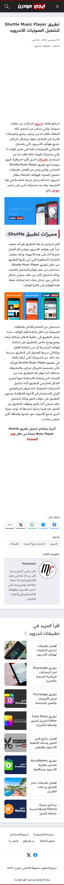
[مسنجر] (43, 525)
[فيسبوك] (54, 525)
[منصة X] (21, 525)
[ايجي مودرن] (32, 6)
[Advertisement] (32, 84)
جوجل (56, 190)
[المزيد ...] (9, 525)
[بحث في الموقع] (6, 6)
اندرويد (38, 123)
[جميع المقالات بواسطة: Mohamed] (47, 569)
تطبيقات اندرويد (42, 45)
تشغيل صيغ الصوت (34, 543)
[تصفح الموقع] (57, 6)
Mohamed (29, 563)
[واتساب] (32, 525)
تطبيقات (42, 159)
